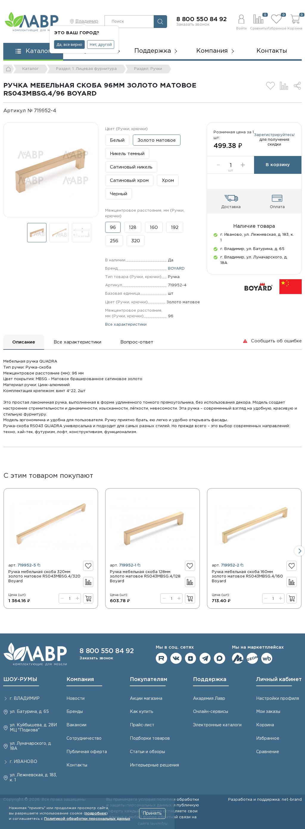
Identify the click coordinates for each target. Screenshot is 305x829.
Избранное (267, 738)
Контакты (271, 51)
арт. (22, 565)
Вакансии (76, 725)
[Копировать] (61, 111)
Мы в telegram (205, 658)
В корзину (278, 165)
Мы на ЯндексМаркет (237, 658)
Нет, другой (101, 44)
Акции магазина (146, 698)
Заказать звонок (192, 24)
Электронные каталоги (217, 725)
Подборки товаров (150, 738)
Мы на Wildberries (267, 658)
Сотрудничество (84, 738)
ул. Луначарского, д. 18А (31, 746)
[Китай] (290, 286)
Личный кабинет (279, 679)
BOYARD (176, 268)
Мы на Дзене (190, 658)
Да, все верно (69, 44)
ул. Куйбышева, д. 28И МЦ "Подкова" (33, 727)
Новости (75, 698)
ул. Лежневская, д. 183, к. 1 (33, 777)
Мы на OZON (252, 658)
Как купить (141, 712)
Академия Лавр (209, 698)
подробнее (95, 813)
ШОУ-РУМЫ (20, 679)
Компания (80, 679)
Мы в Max (219, 658)
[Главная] (8, 69)
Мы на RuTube (161, 658)
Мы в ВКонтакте (176, 658)
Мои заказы (268, 712)
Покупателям (148, 679)
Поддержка (209, 679)
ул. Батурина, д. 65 (29, 712)
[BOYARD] (259, 286)
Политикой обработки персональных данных (87, 818)
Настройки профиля (277, 698)
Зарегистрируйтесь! (274, 135)
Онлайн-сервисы (210, 712)
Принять (152, 813)
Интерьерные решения (154, 765)
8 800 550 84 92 (201, 19)
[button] (241, 21)
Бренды (74, 712)
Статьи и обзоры (147, 752)
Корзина (265, 725)
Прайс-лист (142, 725)
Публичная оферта (86, 752)
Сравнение (267, 752)
